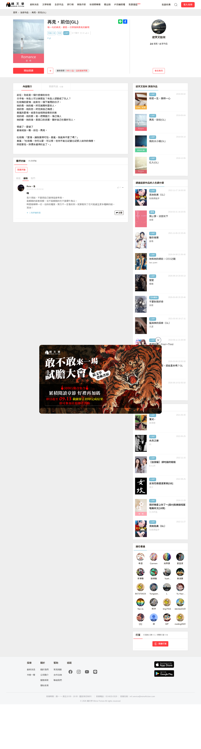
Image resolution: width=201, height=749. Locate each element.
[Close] (158, 340)
